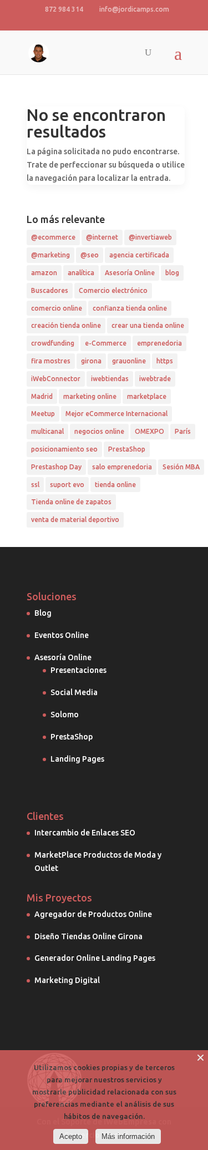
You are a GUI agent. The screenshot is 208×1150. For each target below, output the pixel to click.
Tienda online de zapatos (71, 501)
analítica (81, 272)
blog (172, 272)
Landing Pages (77, 758)
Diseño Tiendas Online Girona (88, 936)
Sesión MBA (181, 466)
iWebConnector (55, 378)
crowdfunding (52, 343)
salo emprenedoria (122, 466)
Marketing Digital (67, 980)
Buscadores (49, 290)
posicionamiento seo (64, 449)
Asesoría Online (130, 272)
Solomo (64, 714)
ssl (35, 484)
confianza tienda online (130, 308)
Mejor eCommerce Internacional (116, 413)
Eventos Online (61, 635)
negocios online (99, 431)
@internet (102, 237)
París (183, 431)
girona (91, 360)
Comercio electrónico (113, 290)
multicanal (47, 431)
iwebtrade (155, 378)
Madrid (42, 396)
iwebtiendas (110, 378)
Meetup (43, 413)
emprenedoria (159, 343)
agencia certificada (139, 255)
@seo (89, 255)
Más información (128, 1136)
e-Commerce (105, 343)
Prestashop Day (56, 466)
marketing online (89, 396)
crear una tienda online (147, 325)
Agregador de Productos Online (93, 914)
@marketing (50, 255)
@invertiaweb (150, 237)
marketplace (146, 396)
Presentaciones (78, 670)
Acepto (70, 1136)
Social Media (74, 692)
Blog (43, 613)
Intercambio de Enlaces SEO (84, 832)
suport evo (67, 484)
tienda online (115, 484)
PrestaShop (126, 449)
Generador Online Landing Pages (94, 958)
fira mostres (50, 360)
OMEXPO (149, 431)
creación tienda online (66, 325)
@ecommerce (53, 237)
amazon (44, 272)
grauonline (129, 360)
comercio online (56, 308)
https (164, 360)
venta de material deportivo (75, 519)
